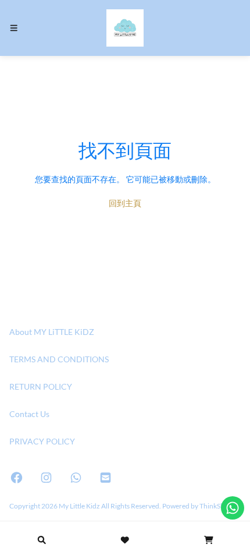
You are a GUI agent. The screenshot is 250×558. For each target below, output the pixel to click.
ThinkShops (217, 506)
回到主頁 (125, 203)
